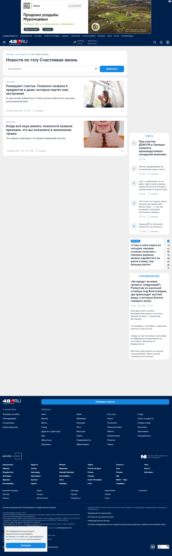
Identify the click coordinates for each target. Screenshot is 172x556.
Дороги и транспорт (50, 431)
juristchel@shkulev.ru (64, 528)
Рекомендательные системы (99, 521)
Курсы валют (89, 36)
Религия (111, 440)
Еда (43, 436)
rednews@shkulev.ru (33, 526)
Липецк (10, 54)
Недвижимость (10, 36)
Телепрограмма (52, 36)
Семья (110, 444)
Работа (110, 431)
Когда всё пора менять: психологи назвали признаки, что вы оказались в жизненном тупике (39, 130)
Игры (116, 36)
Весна (44, 423)
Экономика (143, 431)
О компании (8, 423)
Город (44, 427)
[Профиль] (167, 42)
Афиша (65, 36)
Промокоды (127, 36)
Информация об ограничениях (99, 513)
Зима (78, 414)
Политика (112, 423)
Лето (78, 427)
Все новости (21, 54)
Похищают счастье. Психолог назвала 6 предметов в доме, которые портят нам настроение (37, 89)
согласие (15, 539)
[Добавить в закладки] (122, 110)
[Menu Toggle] (4, 42)
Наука (79, 436)
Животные (46, 440)
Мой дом (80, 431)
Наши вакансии (10, 427)
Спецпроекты (144, 436)
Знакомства (26, 36)
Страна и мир (144, 423)
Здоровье (46, 444)
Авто (43, 414)
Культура (80, 423)
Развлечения (113, 436)
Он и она (111, 414)
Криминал (81, 418)
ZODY (109, 36)
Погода (38, 36)
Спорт (140, 414)
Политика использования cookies (100, 517)
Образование (82, 444)
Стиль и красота (145, 418)
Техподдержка (9, 418)
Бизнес (44, 418)
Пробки (101, 36)
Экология (142, 427)
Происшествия (114, 427)
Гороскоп (75, 36)
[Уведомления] (161, 42)
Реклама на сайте (11, 414)
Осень (110, 418)
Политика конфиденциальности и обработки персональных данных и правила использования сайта (126, 524)
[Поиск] (155, 42)
